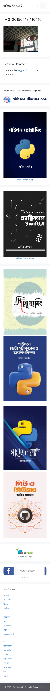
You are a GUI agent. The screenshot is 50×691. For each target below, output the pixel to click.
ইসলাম (5, 654)
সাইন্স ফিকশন (7, 659)
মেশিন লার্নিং (7, 600)
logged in (23, 70)
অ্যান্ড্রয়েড (6, 617)
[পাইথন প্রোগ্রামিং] (25, 438)
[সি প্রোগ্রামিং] (25, 302)
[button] (37, 5)
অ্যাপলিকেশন (7, 646)
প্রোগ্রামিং (6, 595)
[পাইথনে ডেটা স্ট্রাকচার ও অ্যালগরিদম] (25, 368)
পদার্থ (5, 671)
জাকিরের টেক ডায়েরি (12, 5)
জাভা (5, 621)
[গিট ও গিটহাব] (25, 505)
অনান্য (5, 676)
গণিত (5, 630)
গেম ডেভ (6, 663)
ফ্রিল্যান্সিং (6, 604)
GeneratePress (39, 687)
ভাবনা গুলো (7, 667)
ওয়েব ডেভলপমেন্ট (8, 634)
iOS (5, 613)
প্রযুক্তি (6, 608)
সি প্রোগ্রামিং (7, 625)
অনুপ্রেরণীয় (7, 650)
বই (4, 641)
